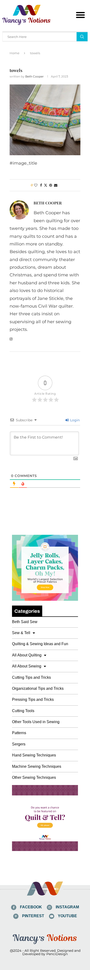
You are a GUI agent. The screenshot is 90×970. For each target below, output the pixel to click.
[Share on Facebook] (41, 185)
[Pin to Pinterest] (50, 185)
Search (82, 36)
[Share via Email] (55, 185)
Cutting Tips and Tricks (31, 677)
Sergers (18, 744)
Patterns (19, 733)
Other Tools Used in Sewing (36, 722)
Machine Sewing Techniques (36, 766)
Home (14, 53)
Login (74, 420)
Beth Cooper (34, 76)
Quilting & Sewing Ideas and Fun (40, 644)
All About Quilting (27, 655)
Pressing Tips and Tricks (33, 699)
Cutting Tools (23, 711)
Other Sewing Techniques (34, 777)
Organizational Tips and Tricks (38, 688)
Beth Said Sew (24, 622)
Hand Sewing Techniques (34, 755)
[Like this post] (35, 185)
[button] (80, 15)
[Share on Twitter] (45, 185)
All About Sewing (26, 666)
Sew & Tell (21, 633)
